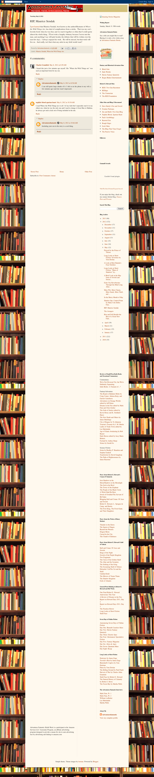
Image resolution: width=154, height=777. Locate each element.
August (107, 237)
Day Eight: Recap (106, 649)
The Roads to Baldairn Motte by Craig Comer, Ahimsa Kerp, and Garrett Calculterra (111, 396)
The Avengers (108, 311)
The (101, 410)
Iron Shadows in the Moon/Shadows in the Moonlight (111, 481)
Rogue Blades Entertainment (111, 77)
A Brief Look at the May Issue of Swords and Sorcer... (112, 277)
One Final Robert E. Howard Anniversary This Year (110, 593)
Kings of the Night (106, 552)
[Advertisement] (112, 357)
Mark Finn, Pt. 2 (105, 696)
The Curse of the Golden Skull (110, 560)
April (107, 322)
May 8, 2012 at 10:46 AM (69, 123)
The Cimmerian (107, 93)
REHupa (105, 90)
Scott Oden (106, 126)
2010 (104, 340)
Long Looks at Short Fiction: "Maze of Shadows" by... (111, 270)
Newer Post (34, 171)
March (107, 326)
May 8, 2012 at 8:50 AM (58, 65)
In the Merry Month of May (113, 297)
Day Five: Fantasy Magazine (109, 641)
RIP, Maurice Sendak (111, 308)
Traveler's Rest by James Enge (110, 660)
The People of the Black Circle (110, 490)
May (106, 247)
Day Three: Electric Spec (108, 634)
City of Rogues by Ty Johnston (110, 422)
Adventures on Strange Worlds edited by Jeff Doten (110, 402)
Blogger (95, 761)
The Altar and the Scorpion (109, 562)
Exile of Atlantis (105, 581)
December (108, 224)
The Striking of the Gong (108, 564)
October (107, 231)
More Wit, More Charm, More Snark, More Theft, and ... (113, 292)
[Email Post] (62, 48)
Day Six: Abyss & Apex (108, 644)
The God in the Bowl (107, 485)
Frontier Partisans (108, 109)
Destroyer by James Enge (108, 658)
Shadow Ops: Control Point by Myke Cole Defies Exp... (113, 302)
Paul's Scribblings (108, 117)
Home (62, 171)
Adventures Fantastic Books (111, 40)
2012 (104, 221)
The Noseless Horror (107, 609)
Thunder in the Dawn (107, 525)
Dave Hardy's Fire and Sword (112, 106)
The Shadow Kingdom (107, 578)
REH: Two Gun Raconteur (111, 87)
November (108, 228)
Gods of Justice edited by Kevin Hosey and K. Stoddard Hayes (110, 412)
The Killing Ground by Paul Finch (111, 670)
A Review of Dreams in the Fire (111, 597)
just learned (35, 26)
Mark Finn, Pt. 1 (105, 693)
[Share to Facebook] (73, 48)
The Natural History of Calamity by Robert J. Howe (111, 680)
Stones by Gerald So (107, 443)
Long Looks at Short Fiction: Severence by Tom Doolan (112, 257)
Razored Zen (106, 120)
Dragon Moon (104, 532)
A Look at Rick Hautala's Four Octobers (112, 264)
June (106, 244)
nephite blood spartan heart (46, 102)
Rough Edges (106, 123)
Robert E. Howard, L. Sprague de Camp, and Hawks (111, 505)
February (108, 329)
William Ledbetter (106, 698)
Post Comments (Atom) (47, 175)
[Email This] (66, 48)
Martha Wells (104, 703)
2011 (104, 336)
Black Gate (105, 69)
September (108, 234)
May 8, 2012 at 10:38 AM (65, 102)
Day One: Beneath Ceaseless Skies (111, 627)
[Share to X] (71, 48)
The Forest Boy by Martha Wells (111, 684)
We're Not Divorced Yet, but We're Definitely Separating (112, 383)
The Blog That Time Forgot (111, 129)
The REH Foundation (109, 96)
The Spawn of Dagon (107, 527)
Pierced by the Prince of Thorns (112, 251)
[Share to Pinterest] (75, 48)
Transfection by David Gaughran (111, 455)
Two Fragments (105, 557)
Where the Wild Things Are (55, 51)
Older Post (88, 171)
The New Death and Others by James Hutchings (110, 418)
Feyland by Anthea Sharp (108, 441)
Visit (111, 189)
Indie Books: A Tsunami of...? (110, 387)
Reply (38, 74)
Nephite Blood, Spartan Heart (112, 114)
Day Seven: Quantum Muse (109, 646)
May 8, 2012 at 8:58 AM (68, 83)
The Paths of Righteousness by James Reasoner (110, 458)
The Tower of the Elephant (109, 487)
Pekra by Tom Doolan (107, 667)
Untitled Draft (104, 574)
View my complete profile (109, 718)
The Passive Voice (108, 132)
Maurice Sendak (41, 51)
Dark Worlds (106, 72)
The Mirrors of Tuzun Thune (110, 576)
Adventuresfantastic (49, 83)
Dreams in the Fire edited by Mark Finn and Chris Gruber (111, 406)
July (106, 241)
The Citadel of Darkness (108, 536)
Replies (40, 79)
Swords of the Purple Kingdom (110, 555)
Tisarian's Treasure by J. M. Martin (112, 424)
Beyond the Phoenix (106, 529)
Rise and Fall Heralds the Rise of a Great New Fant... (112, 316)
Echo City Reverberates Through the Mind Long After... (113, 284)
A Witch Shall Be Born (108, 492)
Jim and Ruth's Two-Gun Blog (112, 112)
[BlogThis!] (68, 48)
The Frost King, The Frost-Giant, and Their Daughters (111, 509)
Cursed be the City (106, 534)
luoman (80, 761)
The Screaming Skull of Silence (111, 567)
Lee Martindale (105, 700)
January (107, 332)
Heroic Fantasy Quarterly (110, 75)
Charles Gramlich (42, 65)
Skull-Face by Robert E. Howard (111, 677)
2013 (104, 218)
